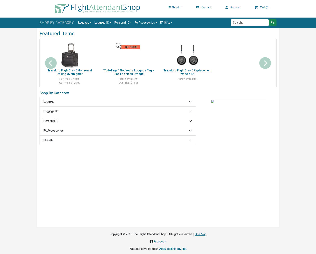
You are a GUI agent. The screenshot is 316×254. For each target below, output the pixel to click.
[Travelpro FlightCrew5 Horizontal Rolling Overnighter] (70, 54)
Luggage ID (101, 22)
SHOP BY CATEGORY (57, 22)
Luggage (83, 22)
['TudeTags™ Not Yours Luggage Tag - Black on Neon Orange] (128, 46)
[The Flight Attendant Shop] (98, 8)
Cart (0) (263, 7)
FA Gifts (165, 22)
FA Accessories (145, 22)
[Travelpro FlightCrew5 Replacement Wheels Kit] (187, 54)
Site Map (200, 234)
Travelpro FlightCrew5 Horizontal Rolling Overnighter (70, 72)
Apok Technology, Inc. (173, 249)
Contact (205, 7)
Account (234, 7)
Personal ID (121, 22)
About (175, 7)
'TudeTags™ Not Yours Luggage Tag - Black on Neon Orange (128, 72)
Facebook (159, 241)
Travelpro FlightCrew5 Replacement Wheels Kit (187, 72)
